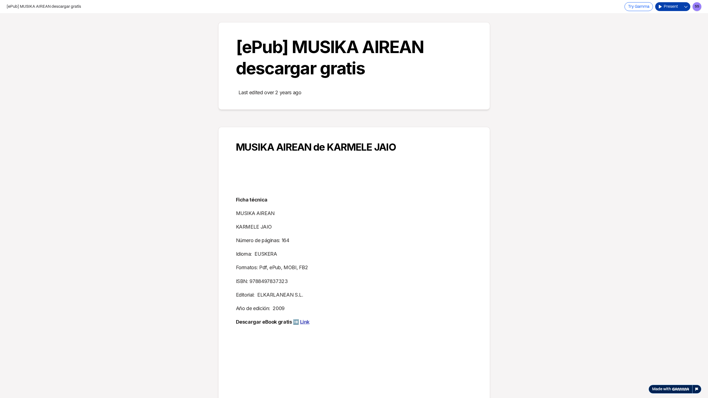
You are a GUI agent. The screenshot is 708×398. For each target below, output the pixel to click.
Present (671, 7)
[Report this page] (697, 389)
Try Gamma (638, 7)
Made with (661, 389)
